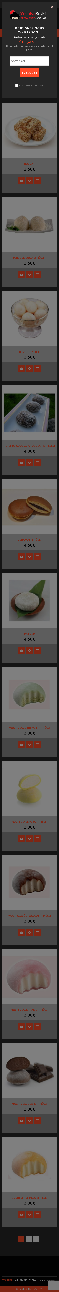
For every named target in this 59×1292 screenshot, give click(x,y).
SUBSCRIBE (29, 72)
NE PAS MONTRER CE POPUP (31, 85)
